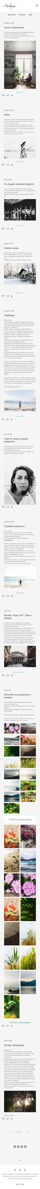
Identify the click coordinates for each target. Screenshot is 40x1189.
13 (28, 1132)
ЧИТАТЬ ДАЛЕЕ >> (9, 1115)
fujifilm (30, 15)
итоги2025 (22, 15)
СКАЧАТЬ (13, 819)
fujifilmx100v (12, 15)
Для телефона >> (20, 672)
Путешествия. (8, 540)
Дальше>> (20, 92)
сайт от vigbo (20, 1184)
